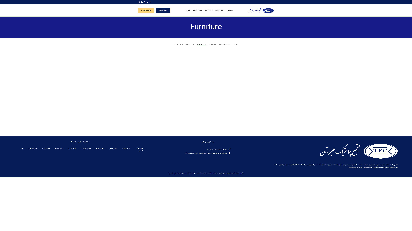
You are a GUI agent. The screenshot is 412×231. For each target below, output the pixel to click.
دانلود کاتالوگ (163, 10)
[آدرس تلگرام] (139, 2)
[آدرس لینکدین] (142, 2)
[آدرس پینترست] (144, 2)
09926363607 (146, 10)
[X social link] (147, 2)
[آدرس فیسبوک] (150, 2)
